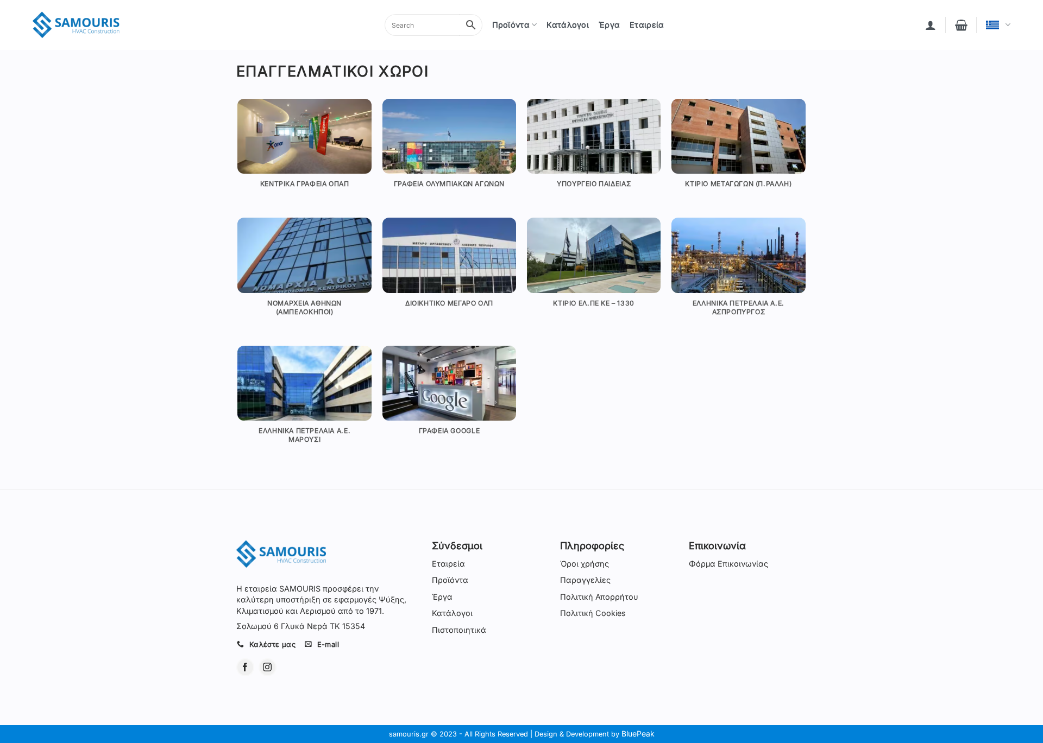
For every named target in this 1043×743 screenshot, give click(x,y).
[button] (930, 25)
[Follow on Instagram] (268, 667)
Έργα (609, 24)
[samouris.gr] (76, 25)
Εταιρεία (647, 24)
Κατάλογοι (567, 24)
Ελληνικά (998, 25)
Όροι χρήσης (584, 563)
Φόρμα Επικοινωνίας (728, 563)
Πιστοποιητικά (459, 629)
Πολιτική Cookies (593, 613)
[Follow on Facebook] (245, 667)
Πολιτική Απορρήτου (599, 596)
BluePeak (638, 733)
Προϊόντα (511, 24)
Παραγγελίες (585, 580)
